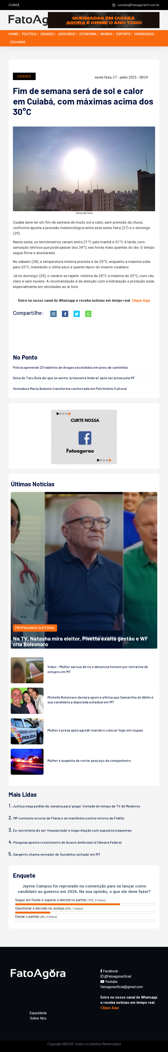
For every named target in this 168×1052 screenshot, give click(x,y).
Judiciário (66, 34)
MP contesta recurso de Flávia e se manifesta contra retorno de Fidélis (68, 818)
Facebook (110, 971)
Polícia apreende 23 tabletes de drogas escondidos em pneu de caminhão (70, 367)
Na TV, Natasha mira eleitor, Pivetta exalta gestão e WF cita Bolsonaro (80, 641)
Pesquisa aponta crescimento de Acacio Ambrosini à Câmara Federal (67, 842)
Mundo (106, 34)
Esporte (123, 34)
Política (29, 34)
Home (13, 34)
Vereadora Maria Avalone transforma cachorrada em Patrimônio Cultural (70, 388)
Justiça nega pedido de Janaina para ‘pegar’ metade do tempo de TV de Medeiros (76, 806)
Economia (87, 34)
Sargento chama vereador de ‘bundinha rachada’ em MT (56, 854)
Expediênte (38, 1013)
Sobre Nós (38, 1018)
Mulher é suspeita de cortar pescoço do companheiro (89, 760)
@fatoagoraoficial (117, 976)
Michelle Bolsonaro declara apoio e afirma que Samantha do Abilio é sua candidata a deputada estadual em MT (100, 699)
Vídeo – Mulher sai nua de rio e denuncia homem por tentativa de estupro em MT (97, 669)
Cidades (47, 34)
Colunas (17, 42)
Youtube (110, 982)
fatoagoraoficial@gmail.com (121, 987)
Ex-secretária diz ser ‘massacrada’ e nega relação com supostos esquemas (72, 830)
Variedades (144, 34)
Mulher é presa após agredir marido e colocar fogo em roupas (95, 730)
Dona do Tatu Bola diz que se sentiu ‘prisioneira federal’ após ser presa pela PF (74, 378)
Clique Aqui (141, 300)
